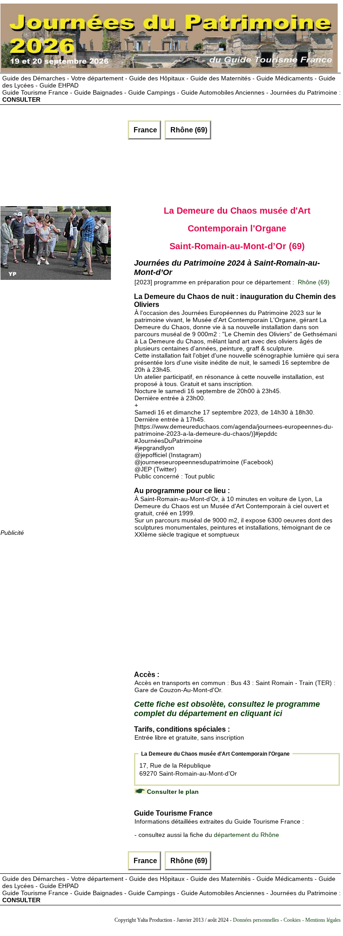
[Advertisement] (107, 171)
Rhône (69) (188, 130)
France (144, 130)
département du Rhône (246, 834)
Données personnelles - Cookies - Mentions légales (287, 920)
